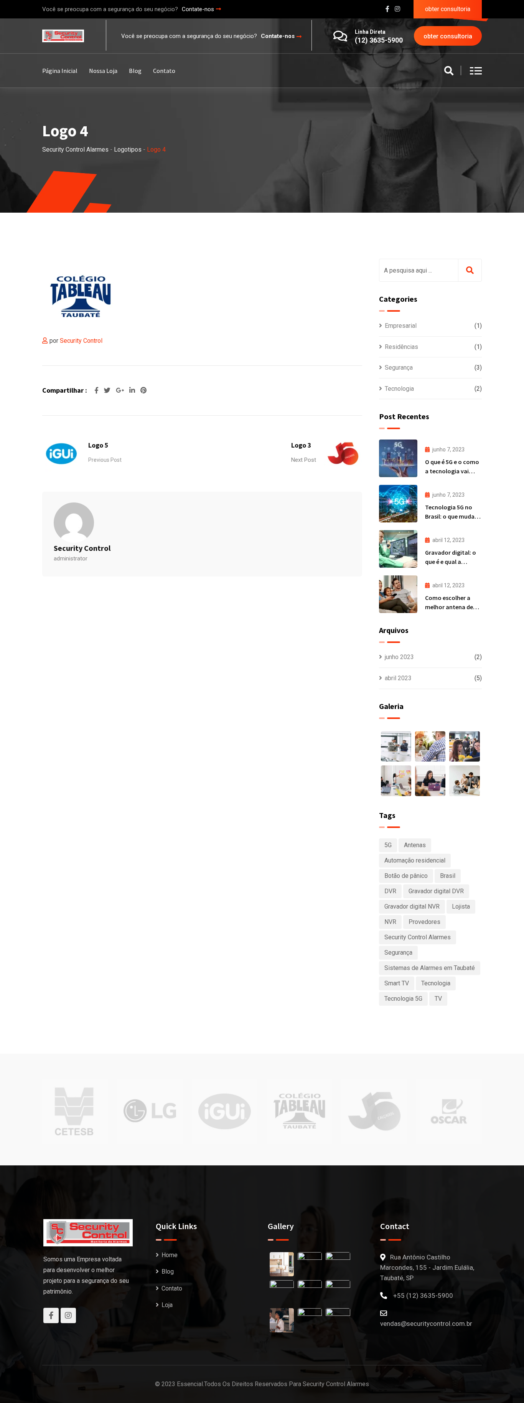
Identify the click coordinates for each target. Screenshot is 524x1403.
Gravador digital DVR (436, 891)
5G (388, 845)
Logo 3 (301, 445)
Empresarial (401, 325)
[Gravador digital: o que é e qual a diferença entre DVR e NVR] (398, 549)
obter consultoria (447, 9)
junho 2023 (399, 657)
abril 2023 (398, 678)
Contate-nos (198, 9)
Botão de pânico (406, 875)
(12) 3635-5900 (379, 40)
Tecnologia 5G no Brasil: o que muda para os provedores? (452, 516)
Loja (167, 1305)
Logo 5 (98, 445)
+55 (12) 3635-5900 (423, 1295)
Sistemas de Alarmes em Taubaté (429, 968)
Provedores (424, 921)
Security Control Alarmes (417, 937)
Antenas (415, 845)
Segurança (399, 367)
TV (438, 998)
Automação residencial (414, 860)
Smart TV (396, 983)
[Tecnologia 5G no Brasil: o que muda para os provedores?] (398, 503)
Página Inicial (59, 70)
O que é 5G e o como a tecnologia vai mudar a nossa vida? (452, 471)
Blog (135, 70)
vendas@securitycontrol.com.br (426, 1323)
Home (169, 1255)
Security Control (81, 340)
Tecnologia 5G (403, 998)
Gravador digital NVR (412, 906)
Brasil (447, 875)
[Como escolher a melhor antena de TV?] (398, 594)
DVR (390, 891)
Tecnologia (399, 388)
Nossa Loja (103, 70)
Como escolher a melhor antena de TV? (449, 607)
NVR (390, 921)
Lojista (461, 906)
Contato (164, 70)
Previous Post (105, 460)
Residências (401, 346)
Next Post (303, 459)
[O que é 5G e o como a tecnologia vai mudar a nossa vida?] (398, 458)
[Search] (448, 71)
